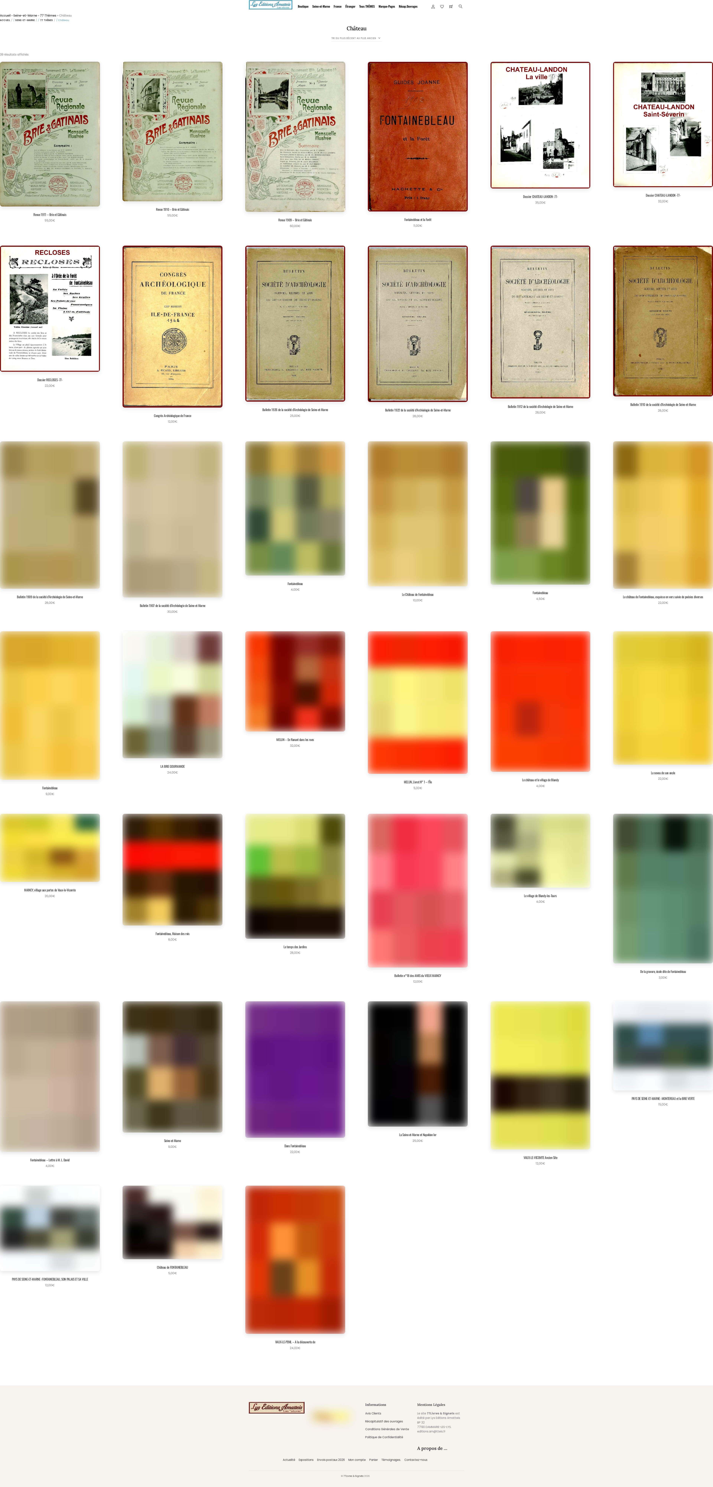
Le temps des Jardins (295, 946)
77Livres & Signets (354, 1476)
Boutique (303, 6)
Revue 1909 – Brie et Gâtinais (295, 219)
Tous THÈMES (367, 6)
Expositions (306, 1460)
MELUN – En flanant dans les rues (295, 739)
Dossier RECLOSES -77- (50, 379)
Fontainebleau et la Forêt (417, 219)
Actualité (289, 1460)
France (337, 6)
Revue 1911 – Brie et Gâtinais (49, 214)
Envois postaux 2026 (331, 1460)
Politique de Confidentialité (384, 1437)
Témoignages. (391, 1460)
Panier (373, 1460)
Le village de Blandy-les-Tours (540, 895)
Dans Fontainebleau (295, 1145)
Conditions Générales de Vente (387, 1429)
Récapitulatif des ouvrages (384, 1421)
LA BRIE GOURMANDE (172, 766)
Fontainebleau (295, 583)
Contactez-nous (415, 1460)
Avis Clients (373, 1413)
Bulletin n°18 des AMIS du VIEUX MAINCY (417, 975)
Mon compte (357, 1460)
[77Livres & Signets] (270, 4)
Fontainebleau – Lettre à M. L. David (50, 1159)
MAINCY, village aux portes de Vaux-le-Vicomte (50, 889)
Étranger (350, 6)
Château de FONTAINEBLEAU (172, 1267)
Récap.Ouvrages (408, 6)
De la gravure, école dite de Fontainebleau (663, 971)
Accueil (5, 15)
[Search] (460, 6)
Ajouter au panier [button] (48, 229)
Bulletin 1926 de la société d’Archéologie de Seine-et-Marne (295, 409)
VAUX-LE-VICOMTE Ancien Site (540, 1157)
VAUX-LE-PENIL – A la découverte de (295, 1341)
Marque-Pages (387, 6)
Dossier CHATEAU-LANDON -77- (540, 196)
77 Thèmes (48, 15)
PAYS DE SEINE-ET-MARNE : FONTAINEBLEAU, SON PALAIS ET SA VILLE (50, 1279)
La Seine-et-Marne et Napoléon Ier (417, 1134)
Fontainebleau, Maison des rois (172, 933)
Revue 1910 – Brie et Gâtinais (172, 209)
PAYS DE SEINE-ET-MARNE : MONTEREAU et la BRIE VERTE (663, 1098)
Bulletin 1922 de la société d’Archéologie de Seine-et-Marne (418, 410)
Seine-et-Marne (321, 6)
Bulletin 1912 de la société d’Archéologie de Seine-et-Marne (540, 406)
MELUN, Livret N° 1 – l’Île (418, 781)
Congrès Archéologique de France (172, 415)
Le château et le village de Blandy (540, 779)
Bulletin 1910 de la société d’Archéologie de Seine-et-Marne (663, 404)
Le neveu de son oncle (663, 772)
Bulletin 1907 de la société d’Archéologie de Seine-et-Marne (172, 605)
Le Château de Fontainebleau (418, 594)
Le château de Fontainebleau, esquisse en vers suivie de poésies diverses (663, 596)
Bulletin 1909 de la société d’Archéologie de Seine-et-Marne (50, 596)
